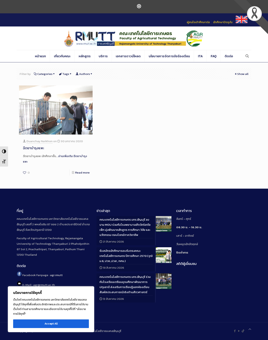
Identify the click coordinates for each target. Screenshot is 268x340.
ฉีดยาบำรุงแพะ (33, 148)
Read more (82, 172)
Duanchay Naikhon (39, 141)
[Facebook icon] (234, 331)
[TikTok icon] (243, 331)
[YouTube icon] (238, 331)
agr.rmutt (56, 275)
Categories (44, 74)
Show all (242, 74)
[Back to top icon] (249, 329)
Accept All (51, 324)
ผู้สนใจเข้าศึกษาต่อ (198, 22)
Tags (65, 74)
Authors (84, 74)
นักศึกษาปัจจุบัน (222, 22)
